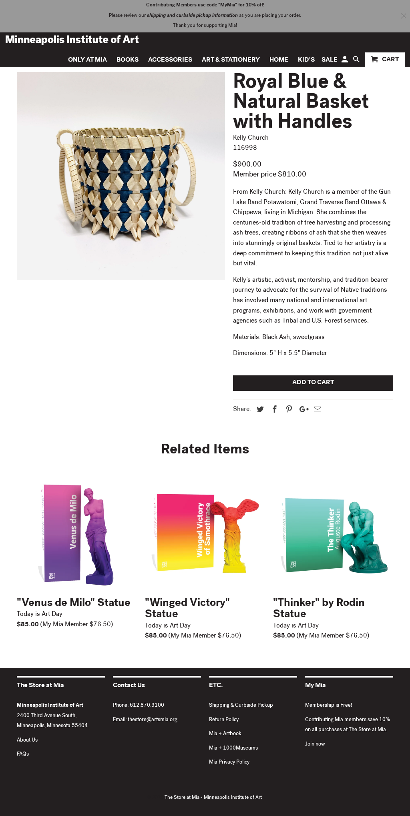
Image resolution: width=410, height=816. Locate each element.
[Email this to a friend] (316, 410)
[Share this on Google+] (301, 410)
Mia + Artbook (225, 734)
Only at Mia (87, 60)
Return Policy (224, 720)
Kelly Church (251, 138)
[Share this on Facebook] (273, 410)
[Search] (357, 61)
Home (278, 60)
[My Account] (345, 61)
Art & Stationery (231, 60)
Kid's (306, 60)
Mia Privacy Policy (229, 762)
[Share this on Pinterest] (287, 410)
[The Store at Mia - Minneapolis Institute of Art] (72, 40)
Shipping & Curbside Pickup (241, 705)
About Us (27, 740)
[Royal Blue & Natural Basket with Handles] (121, 176)
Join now (315, 744)
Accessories (170, 60)
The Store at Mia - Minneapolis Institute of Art (213, 798)
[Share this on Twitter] (259, 410)
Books (128, 60)
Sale (330, 60)
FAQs (23, 754)
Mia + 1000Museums (233, 748)
